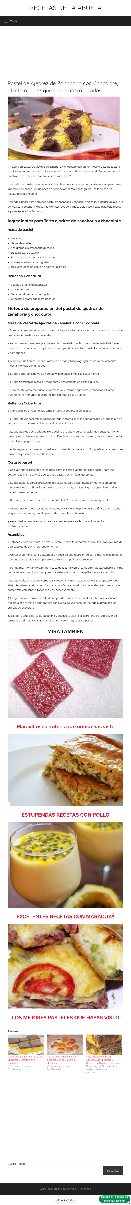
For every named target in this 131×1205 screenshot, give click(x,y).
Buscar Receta (17, 1163)
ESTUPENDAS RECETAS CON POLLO (65, 815)
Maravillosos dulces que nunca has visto (66, 726)
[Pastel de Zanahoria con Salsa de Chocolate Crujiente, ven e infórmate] (26, 1045)
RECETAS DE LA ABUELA (65, 8)
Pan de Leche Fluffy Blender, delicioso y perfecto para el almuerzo (62, 1059)
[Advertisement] (65, 52)
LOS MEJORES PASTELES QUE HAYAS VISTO (65, 1018)
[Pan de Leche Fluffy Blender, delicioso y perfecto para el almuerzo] (65, 1045)
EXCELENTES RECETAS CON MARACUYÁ (65, 916)
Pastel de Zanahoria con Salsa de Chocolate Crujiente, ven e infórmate (25, 1059)
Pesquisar (113, 1170)
